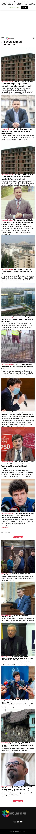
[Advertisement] (18, 18)
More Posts (5, 527)
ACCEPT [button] (25, 7)
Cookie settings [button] (14, 7)
